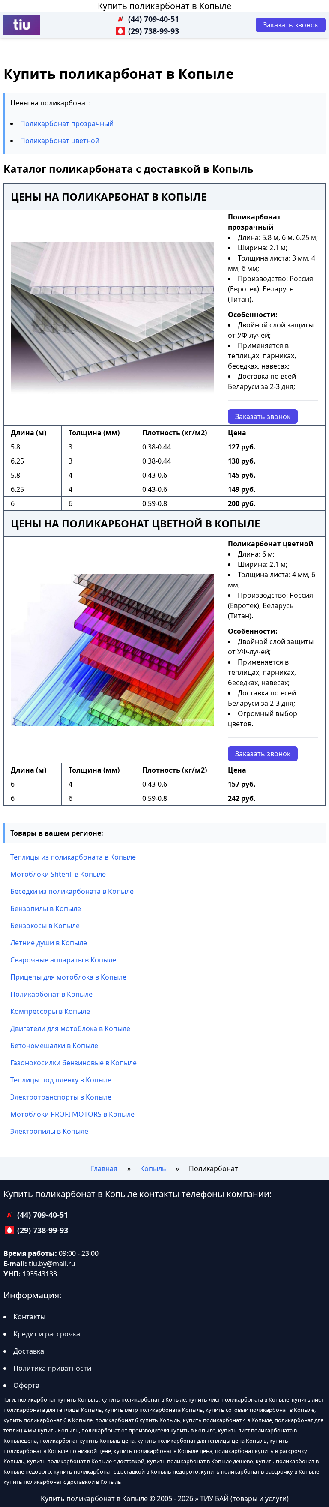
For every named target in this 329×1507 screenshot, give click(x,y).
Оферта (26, 1385)
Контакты (29, 1316)
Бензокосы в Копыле (45, 925)
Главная (104, 1168)
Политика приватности (52, 1368)
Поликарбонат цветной (59, 140)
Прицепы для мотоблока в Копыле (68, 977)
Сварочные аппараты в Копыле (63, 960)
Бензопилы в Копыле (45, 908)
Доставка (28, 1351)
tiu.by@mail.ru (52, 1263)
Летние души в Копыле (48, 942)
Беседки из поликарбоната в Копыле (72, 891)
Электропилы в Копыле (49, 1131)
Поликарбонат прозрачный (67, 123)
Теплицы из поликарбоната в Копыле (73, 857)
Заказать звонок (262, 416)
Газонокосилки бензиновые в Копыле (73, 1062)
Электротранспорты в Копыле (60, 1097)
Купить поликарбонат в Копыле (164, 6)
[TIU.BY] (21, 25)
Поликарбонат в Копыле (51, 994)
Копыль (153, 1168)
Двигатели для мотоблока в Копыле (70, 1028)
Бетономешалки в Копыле (54, 1045)
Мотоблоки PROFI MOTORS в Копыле (72, 1114)
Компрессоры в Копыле (50, 1011)
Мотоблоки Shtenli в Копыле (58, 874)
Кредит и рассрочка (46, 1334)
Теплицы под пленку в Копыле (60, 1080)
